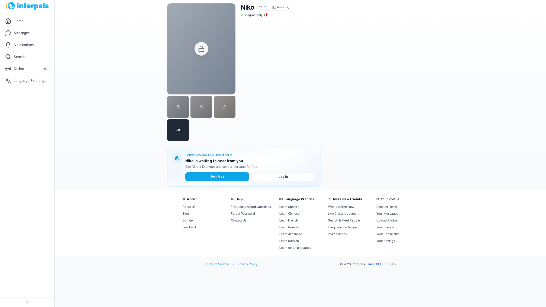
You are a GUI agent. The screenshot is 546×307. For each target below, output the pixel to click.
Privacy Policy (247, 264)
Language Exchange (342, 227)
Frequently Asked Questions (251, 207)
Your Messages (387, 213)
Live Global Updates (342, 213)
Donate (188, 220)
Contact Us (238, 220)
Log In (283, 176)
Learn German (289, 227)
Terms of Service (217, 264)
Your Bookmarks (387, 234)
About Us (189, 207)
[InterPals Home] (27, 6)
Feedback (190, 227)
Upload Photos (386, 220)
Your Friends (385, 227)
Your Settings (385, 241)
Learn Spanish (289, 207)
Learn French (288, 220)
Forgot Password (243, 213)
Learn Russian (289, 241)
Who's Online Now (341, 207)
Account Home (386, 207)
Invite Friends (337, 234)
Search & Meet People (344, 220)
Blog (186, 213)
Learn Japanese (290, 234)
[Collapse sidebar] (27, 302)
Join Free (217, 176)
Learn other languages (295, 247)
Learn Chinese (289, 213)
